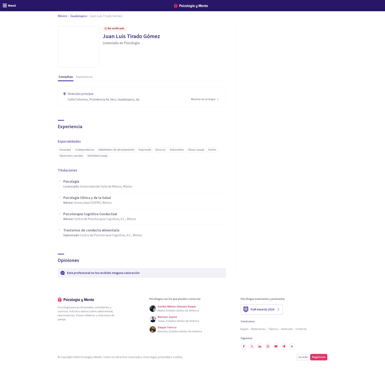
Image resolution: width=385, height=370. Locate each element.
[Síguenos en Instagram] (268, 346)
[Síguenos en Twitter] (252, 346)
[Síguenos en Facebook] (244, 346)
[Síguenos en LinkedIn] (260, 346)
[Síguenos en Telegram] (284, 346)
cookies (177, 357)
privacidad (164, 357)
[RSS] (292, 346)
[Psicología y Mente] (191, 6)
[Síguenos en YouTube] (276, 346)
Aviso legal (149, 357)
